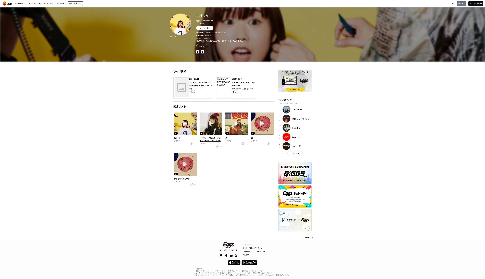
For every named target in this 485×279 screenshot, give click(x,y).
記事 (40, 3)
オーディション (20, 3)
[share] (171, 36)
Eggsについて (247, 244)
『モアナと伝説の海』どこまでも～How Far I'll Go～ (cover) (210, 139)
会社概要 (246, 255)
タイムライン (48, 3)
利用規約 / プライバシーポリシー (254, 251)
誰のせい (177, 138)
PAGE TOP (309, 237)
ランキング (32, 3)
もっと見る (201, 46)
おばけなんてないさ (182, 178)
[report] (174, 36)
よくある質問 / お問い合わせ (253, 248)
